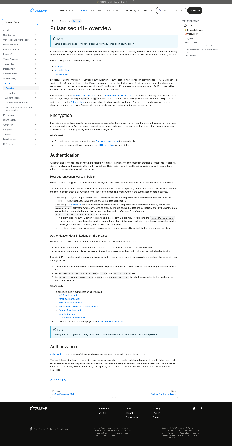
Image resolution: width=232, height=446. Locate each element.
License (129, 408)
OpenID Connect (67, 314)
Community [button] (129, 10)
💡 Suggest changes (193, 30)
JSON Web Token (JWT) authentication (78, 306)
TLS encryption (106, 145)
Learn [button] (146, 10)
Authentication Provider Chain (117, 95)
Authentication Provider (84, 95)
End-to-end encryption (107, 141)
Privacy (156, 412)
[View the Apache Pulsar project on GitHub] (200, 409)
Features (96, 10)
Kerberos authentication (70, 302)
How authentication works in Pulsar (201, 46)
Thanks (129, 412)
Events (102, 412)
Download (195, 10)
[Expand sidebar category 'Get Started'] (35, 35)
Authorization (61, 74)
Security (156, 408)
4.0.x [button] (16, 22)
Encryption (60, 66)
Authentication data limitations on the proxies (202, 51)
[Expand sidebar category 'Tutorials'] (35, 134)
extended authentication (110, 321)
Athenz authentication (69, 299)
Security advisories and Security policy (115, 43)
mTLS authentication (69, 295)
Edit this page (60, 379)
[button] (20, 40)
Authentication (62, 70)
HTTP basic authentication (72, 317)
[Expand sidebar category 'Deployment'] (35, 69)
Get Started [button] (67, 10)
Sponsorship (132, 417)
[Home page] (52, 21)
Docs (84, 10)
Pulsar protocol (73, 204)
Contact (157, 417)
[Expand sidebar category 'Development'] (35, 139)
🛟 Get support (191, 34)
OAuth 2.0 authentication (71, 310)
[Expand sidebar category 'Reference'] (35, 144)
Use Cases (112, 10)
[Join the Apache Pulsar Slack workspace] (194, 409)
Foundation (104, 408)
